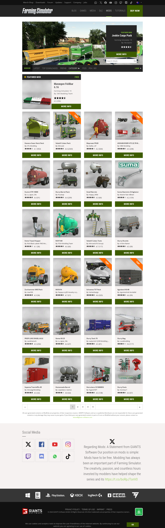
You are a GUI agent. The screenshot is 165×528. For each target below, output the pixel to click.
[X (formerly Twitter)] (101, 2)
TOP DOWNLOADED (50, 68)
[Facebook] (105, 2)
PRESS (109, 509)
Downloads (40, 2)
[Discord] (126, 2)
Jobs (85, 2)
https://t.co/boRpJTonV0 (121, 479)
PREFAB (63, 68)
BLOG (74, 10)
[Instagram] (116, 2)
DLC (101, 10)
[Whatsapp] (95, 2)
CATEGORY (73, 68)
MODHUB (27, 68)
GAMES (83, 10)
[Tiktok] (131, 2)
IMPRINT (100, 509)
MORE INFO (121, 54)
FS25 (84, 68)
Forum (50, 2)
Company (77, 2)
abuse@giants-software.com (82, 417)
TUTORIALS (120, 10)
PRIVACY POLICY (72, 509)
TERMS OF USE (88, 509)
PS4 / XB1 (93, 68)
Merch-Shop (28, 2)
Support (67, 2)
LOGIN (137, 68)
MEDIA (93, 10)
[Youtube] (110, 2)
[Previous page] (140, 406)
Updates (58, 2)
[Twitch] (121, 2)
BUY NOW (135, 10)
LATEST (37, 68)
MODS (109, 10)
